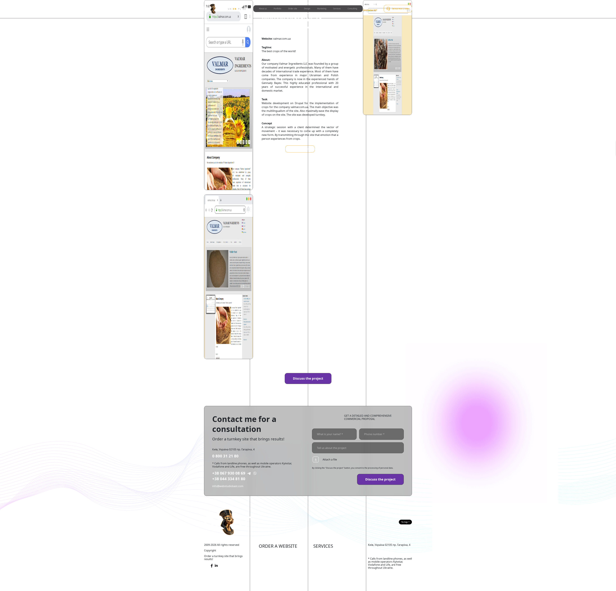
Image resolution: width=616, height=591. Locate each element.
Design (307, 8)
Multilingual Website (271, 587)
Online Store (266, 552)
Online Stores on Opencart (275, 562)
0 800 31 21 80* (370, 7)
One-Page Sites (268, 577)
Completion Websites (326, 552)
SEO (315, 557)
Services (337, 8)
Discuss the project (308, 378)
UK (230, 9)
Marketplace (266, 557)
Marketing (321, 8)
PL (239, 9)
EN (235, 9)
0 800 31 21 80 (225, 456)
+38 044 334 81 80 (228, 478)
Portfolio (277, 8)
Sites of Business (269, 572)
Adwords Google (323, 562)
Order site (292, 8)
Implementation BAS (325, 567)
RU (244, 9)
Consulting (352, 8)
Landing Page (267, 582)
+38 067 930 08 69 (228, 473)
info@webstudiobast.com (227, 486)
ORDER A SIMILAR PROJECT (300, 149)
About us (263, 8)
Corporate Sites (268, 567)
